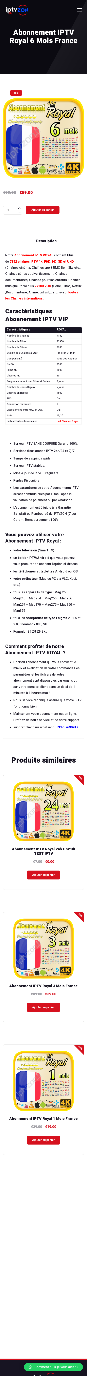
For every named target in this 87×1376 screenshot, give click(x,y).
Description (46, 241)
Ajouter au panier (42, 210)
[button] (53, 1367)
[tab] (46, 241)
